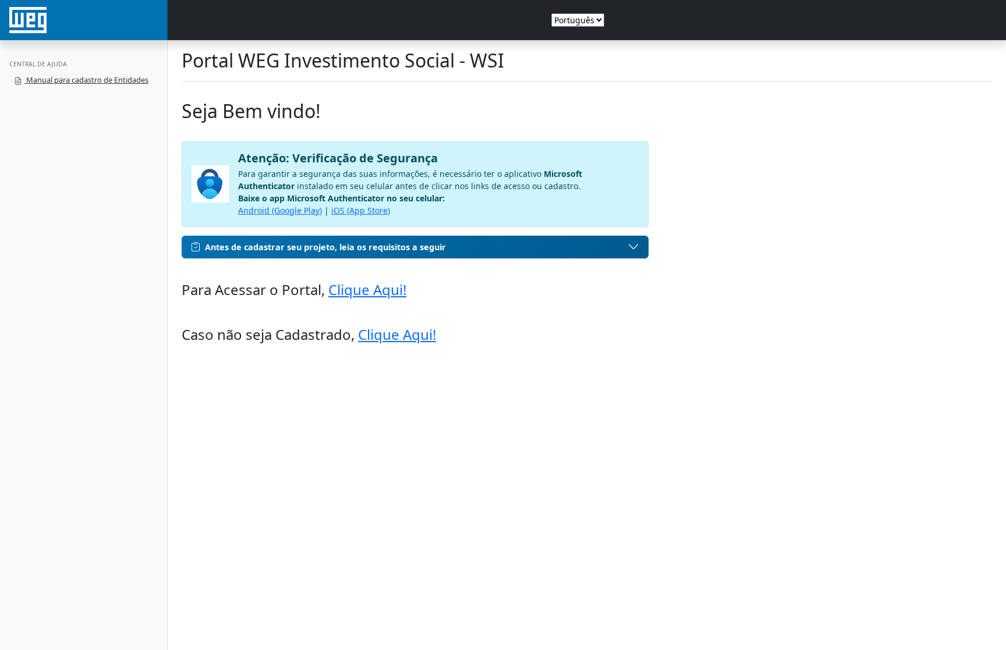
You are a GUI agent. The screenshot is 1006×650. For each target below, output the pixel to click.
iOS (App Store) (360, 210)
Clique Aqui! (367, 289)
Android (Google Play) (280, 210)
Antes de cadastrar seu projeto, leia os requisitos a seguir (325, 247)
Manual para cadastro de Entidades (86, 79)
